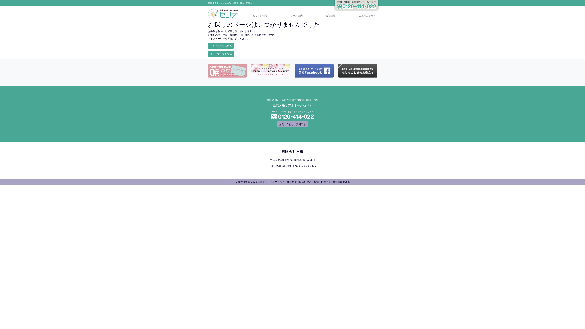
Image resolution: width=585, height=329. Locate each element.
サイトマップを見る (221, 53)
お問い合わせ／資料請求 (292, 124)
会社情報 (330, 15)
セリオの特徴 (260, 15)
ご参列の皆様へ (367, 15)
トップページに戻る (221, 45)
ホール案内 (297, 15)
